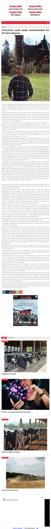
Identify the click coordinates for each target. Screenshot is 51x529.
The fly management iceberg (11, 452)
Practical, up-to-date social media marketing (16, 412)
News (4, 27)
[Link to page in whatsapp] (17, 292)
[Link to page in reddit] (20, 292)
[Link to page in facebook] (4, 292)
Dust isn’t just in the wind (10, 490)
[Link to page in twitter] (7, 292)
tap (47, 22)
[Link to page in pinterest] (14, 292)
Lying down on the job (9, 374)
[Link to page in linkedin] (10, 292)
